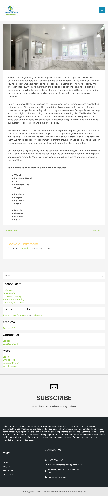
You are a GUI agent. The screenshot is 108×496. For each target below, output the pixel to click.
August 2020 (9, 328)
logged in (25, 248)
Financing (8, 289)
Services (7, 340)
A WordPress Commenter (16, 315)
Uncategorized (10, 343)
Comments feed (11, 362)
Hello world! (38, 315)
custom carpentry (12, 296)
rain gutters (9, 293)
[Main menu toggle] (102, 10)
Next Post (99, 230)
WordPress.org (10, 366)
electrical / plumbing (13, 299)
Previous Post (11, 230)
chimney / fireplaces (13, 302)
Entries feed (9, 359)
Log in (6, 356)
